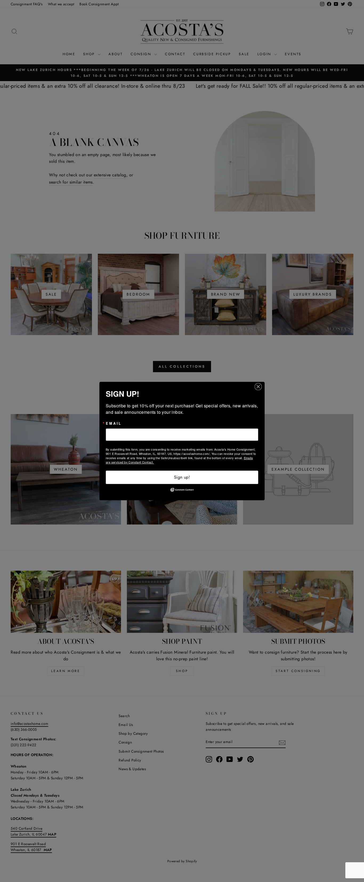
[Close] (260, 386)
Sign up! (182, 477)
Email (114, 423)
